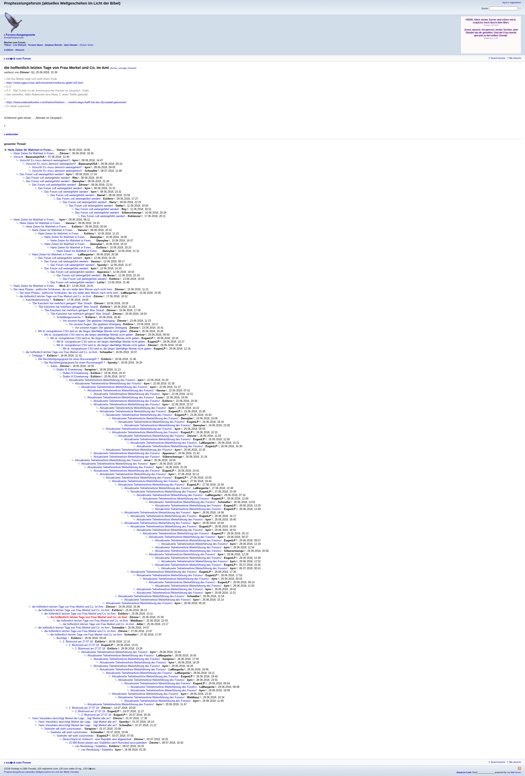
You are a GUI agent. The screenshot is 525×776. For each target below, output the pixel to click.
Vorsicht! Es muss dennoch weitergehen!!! (45, 160)
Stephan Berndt (53, 45)
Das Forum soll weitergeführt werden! (42, 174)
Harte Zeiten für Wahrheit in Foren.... (31, 149)
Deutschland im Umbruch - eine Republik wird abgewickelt (97, 739)
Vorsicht (18, 156)
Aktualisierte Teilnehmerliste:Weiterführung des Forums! (102, 380)
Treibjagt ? (38, 355)
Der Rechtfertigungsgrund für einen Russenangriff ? (68, 359)
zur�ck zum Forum (18, 58)
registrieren (515, 2)
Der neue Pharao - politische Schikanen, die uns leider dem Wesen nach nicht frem (63, 289)
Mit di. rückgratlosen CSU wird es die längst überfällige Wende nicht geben (82, 331)
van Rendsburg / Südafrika (91, 746)
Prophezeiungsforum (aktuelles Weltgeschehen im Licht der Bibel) (36, 772)
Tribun (7, 45)
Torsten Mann (35, 45)
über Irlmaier (71, 45)
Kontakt (75, 772)
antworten (12, 134)
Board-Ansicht (498, 58)
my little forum (514, 772)
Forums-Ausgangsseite (20, 34)
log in (505, 2)
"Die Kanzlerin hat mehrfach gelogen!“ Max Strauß (62, 303)
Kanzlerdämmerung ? (38, 299)
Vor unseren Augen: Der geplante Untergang (89, 320)
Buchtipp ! (63, 638)
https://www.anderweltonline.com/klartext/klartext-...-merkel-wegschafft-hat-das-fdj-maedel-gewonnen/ (66, 102)
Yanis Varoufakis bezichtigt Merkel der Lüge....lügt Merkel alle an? (71, 718)
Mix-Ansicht (515, 58)
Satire (53, 366)
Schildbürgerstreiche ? (70, 317)
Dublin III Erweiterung (69, 369)
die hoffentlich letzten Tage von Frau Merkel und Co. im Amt (55, 296)
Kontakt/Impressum (14, 37)
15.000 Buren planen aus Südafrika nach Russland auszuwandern (108, 742)
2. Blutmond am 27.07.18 (78, 641)
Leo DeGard (19, 45)
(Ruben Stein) (86, 45)
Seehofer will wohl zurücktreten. (63, 728)
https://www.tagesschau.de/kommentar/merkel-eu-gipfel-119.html (44, 82)
